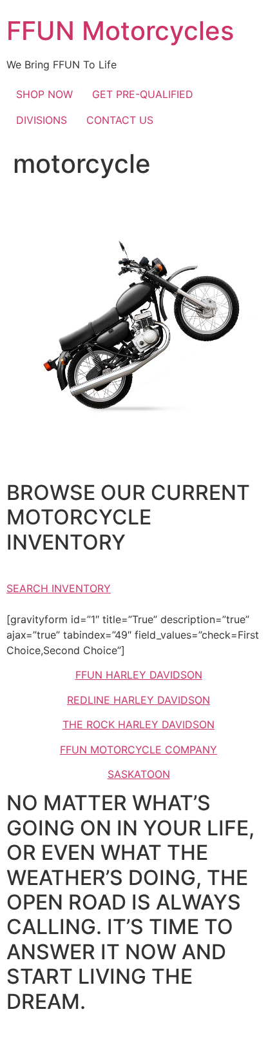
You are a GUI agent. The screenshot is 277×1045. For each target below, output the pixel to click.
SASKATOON (139, 774)
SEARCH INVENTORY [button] (58, 588)
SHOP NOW (44, 94)
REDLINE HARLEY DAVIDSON (138, 699)
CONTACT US (119, 120)
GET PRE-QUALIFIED (142, 94)
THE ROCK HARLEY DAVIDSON (138, 724)
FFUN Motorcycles (120, 30)
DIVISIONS (41, 120)
